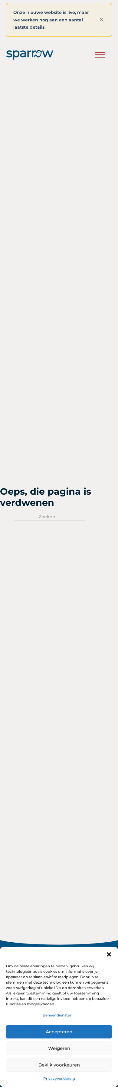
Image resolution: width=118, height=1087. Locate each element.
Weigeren (59, 1048)
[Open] (100, 55)
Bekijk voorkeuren (59, 1065)
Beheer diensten (57, 1015)
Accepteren (59, 1032)
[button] (109, 954)
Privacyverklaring (59, 1078)
